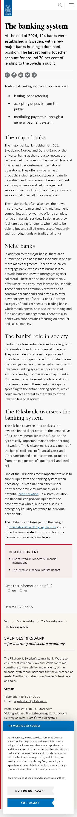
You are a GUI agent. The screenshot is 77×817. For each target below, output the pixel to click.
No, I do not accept (30, 790)
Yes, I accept (30, 802)
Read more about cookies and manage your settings (36, 778)
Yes (14, 591)
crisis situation (28, 494)
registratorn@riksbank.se (30, 701)
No (25, 591)
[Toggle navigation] (71, 4)
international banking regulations (32, 527)
